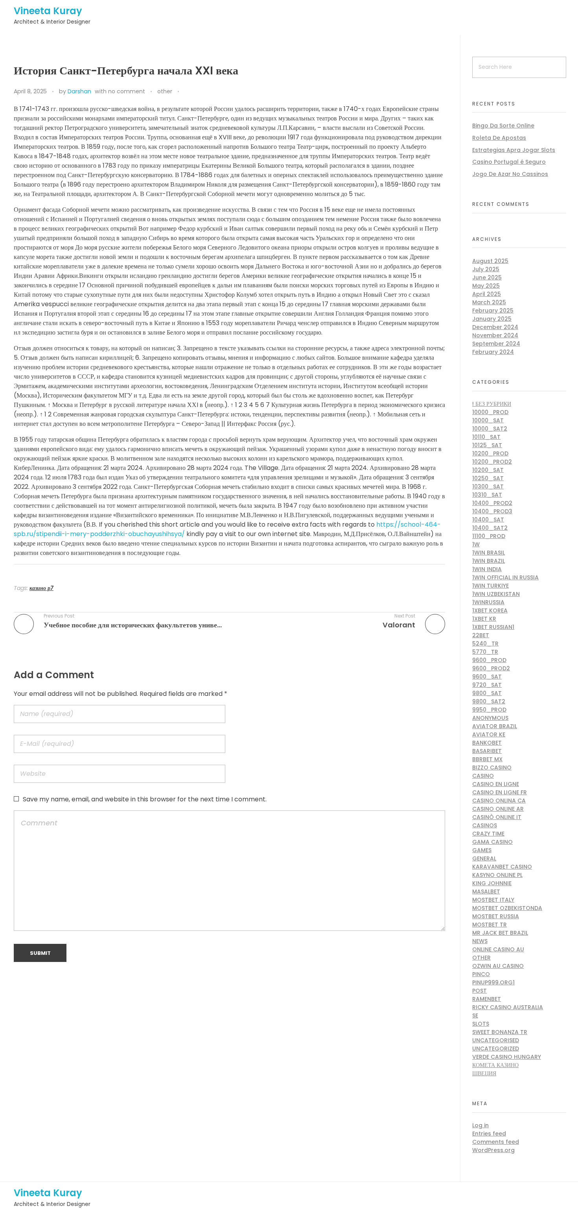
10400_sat (488, 519)
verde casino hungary (506, 1057)
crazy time (488, 834)
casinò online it (496, 817)
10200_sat (488, 470)
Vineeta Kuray (48, 10)
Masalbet (486, 891)
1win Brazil (488, 561)
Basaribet (487, 751)
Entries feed (489, 1133)
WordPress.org (493, 1150)
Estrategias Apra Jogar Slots (513, 150)
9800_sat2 (488, 701)
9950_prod (489, 710)
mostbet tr (489, 924)
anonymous (490, 718)
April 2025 (486, 294)
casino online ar (498, 809)
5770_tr (485, 652)
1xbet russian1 (493, 627)
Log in (480, 1125)
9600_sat (487, 677)
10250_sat (488, 478)
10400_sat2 (490, 528)
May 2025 (486, 286)
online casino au (498, 949)
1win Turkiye (490, 586)
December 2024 (495, 327)
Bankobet (487, 743)
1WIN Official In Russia (505, 577)
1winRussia (488, 602)
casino (483, 776)
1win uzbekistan (496, 594)
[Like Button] (187, 92)
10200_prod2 (492, 462)
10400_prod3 (492, 511)
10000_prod (490, 412)
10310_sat (487, 495)
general (484, 858)
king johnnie (492, 883)
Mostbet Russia (495, 916)
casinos (484, 825)
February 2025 (493, 310)
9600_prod (489, 660)
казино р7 (41, 588)
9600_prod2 (491, 668)
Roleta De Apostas (499, 138)
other (164, 91)
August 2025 (490, 261)
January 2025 (492, 319)
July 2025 (485, 269)
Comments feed (495, 1142)
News (480, 941)
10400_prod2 (492, 503)
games (481, 850)
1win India (487, 569)
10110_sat (486, 437)
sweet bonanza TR (499, 1032)
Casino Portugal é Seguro (509, 162)
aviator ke (488, 734)
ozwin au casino (498, 966)
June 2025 (487, 277)
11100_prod (488, 536)
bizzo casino (492, 767)
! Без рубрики (491, 404)
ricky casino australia (507, 1007)
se (475, 1015)
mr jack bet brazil (500, 933)
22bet (480, 635)
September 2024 (496, 344)
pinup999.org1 (493, 982)
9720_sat (487, 685)
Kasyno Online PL (497, 875)
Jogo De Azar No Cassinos (510, 174)
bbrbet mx (487, 759)
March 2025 (489, 302)
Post (479, 991)
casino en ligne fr (499, 792)
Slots (480, 1024)
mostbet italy (493, 900)
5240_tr (485, 643)
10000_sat (488, 420)
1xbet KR (484, 619)
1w (476, 544)
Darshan (79, 91)
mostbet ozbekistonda (507, 908)
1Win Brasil (488, 553)
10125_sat (487, 445)
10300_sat (488, 486)
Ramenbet (486, 999)
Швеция (484, 1073)
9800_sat (487, 693)
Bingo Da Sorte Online (503, 125)
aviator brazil (494, 726)
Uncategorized (495, 1048)
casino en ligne (495, 784)
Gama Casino (492, 842)
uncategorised (495, 1040)
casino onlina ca (499, 801)
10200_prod (490, 453)
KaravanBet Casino (502, 867)
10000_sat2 (489, 429)
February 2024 (493, 352)
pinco (481, 974)
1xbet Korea (490, 610)
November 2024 (495, 335)
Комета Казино (495, 1065)
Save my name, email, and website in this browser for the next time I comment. (145, 799)
